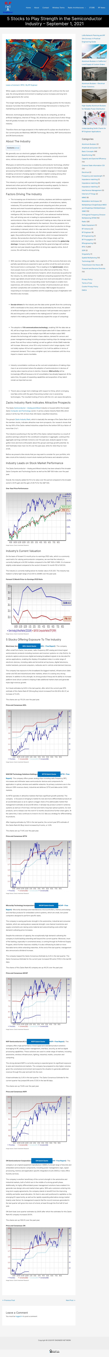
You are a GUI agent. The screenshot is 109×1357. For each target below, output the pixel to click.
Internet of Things (88, 194)
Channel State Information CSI (93, 165)
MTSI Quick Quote (49, 774)
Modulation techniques (90, 201)
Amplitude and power (90, 148)
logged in (19, 1316)
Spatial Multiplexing (89, 258)
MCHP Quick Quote (46, 905)
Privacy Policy (87, 279)
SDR (83, 250)
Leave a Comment (12, 85)
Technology (86, 261)
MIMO (84, 197)
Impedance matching (90, 179)
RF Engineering (87, 236)
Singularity (86, 254)
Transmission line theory (91, 265)
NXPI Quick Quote (38, 1041)
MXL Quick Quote (29, 646)
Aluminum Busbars (89, 144)
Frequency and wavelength (92, 176)
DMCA (84, 290)
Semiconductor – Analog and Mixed (27, 408)
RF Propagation (87, 240)
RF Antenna (86, 229)
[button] (85, 7)
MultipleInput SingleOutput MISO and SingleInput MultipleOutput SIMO (94, 208)
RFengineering (87, 243)
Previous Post (8, 1300)
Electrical (85, 172)
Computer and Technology (21, 411)
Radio (84, 222)
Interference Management (92, 190)
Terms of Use (87, 283)
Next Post (70, 1300)
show (17, 148)
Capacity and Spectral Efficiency (94, 159)
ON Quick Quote (42, 1161)
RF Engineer (86, 232)
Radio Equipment (88, 225)
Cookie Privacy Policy (90, 287)
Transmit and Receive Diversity (93, 268)
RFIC (22, 85)
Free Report (50, 646)
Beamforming (87, 155)
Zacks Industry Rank (22, 419)
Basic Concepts (88, 151)
